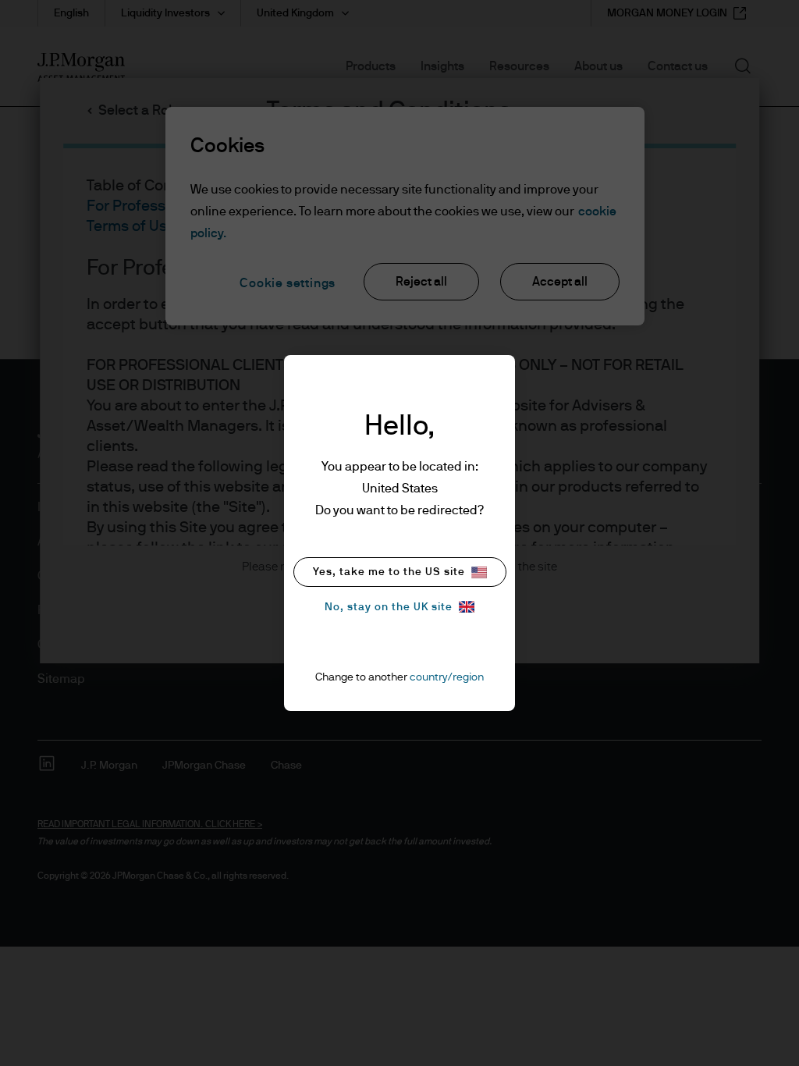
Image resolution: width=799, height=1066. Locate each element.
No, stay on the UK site (389, 607)
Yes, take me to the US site (389, 572)
